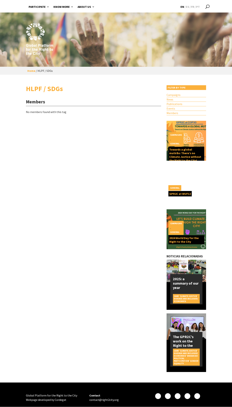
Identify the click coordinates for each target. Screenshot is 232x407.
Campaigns (174, 95)
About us (84, 7)
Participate (37, 7)
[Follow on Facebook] (158, 396)
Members (172, 113)
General (174, 143)
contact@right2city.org (104, 400)
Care (176, 296)
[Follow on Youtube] (178, 396)
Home (31, 71)
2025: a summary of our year (186, 283)
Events (171, 108)
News (170, 99)
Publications (174, 104)
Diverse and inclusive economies (186, 300)
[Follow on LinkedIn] (197, 396)
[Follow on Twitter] (168, 396)
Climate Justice (188, 296)
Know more (61, 7)
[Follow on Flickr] (187, 396)
